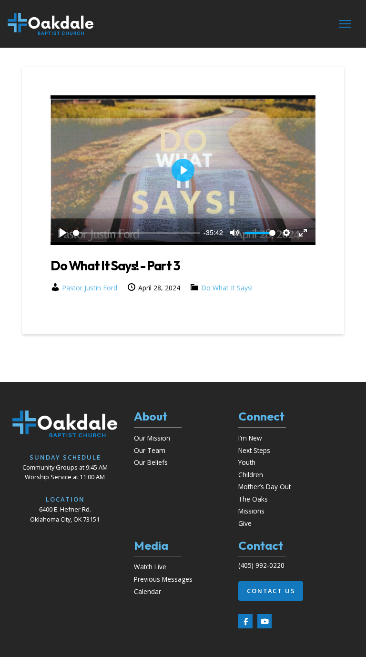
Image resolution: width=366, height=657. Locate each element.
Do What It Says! (227, 287)
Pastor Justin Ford (89, 287)
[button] (345, 23)
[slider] (136, 232)
